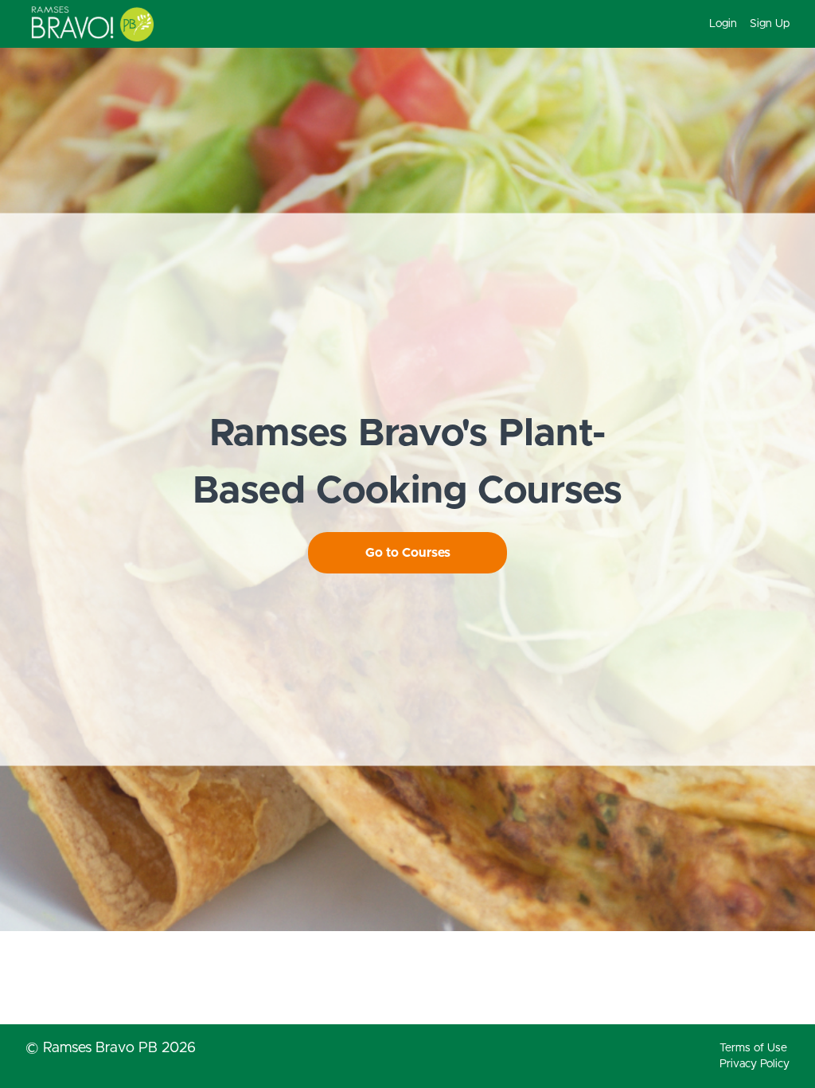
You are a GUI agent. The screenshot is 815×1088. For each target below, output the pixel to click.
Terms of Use (753, 1048)
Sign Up (770, 23)
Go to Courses (407, 552)
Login (723, 23)
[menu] (743, 24)
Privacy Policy (754, 1064)
